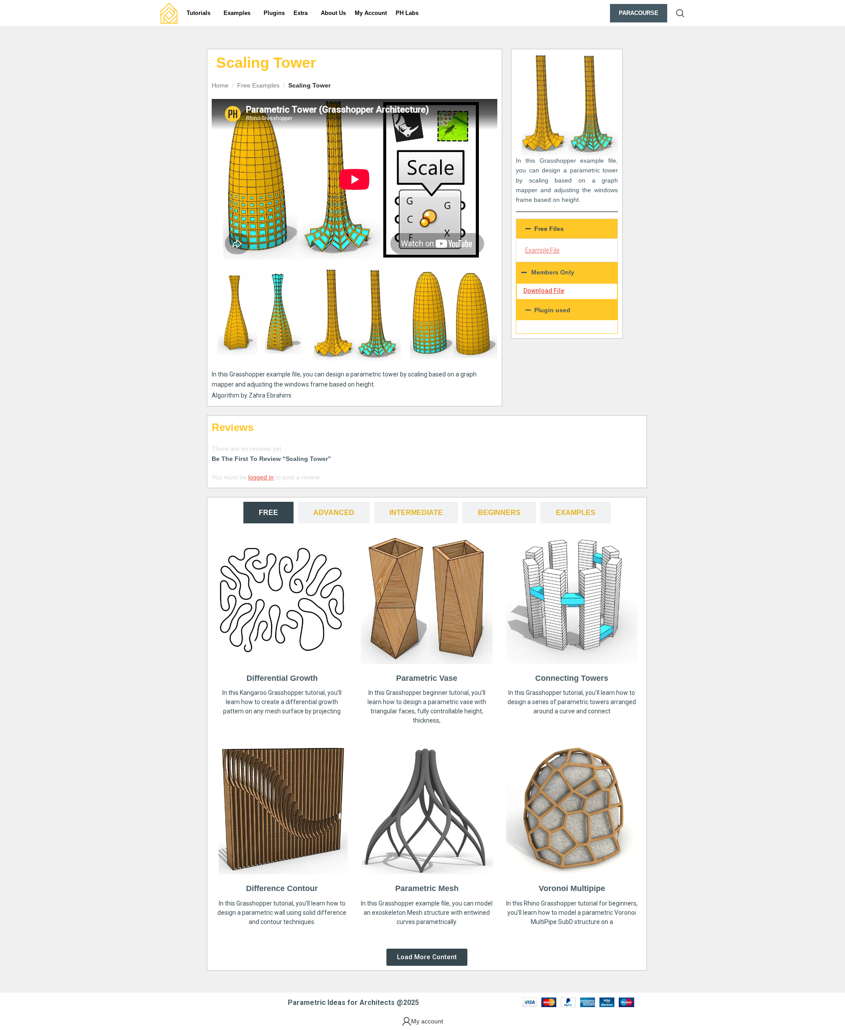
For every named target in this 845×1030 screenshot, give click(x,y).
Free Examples (258, 85)
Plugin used (552, 310)
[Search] (680, 13)
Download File (543, 290)
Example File (542, 250)
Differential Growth (282, 678)
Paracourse (638, 13)
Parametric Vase (426, 678)
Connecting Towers (571, 678)
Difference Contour (282, 888)
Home (220, 85)
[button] (566, 228)
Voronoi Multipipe (572, 888)
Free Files (549, 228)
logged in (261, 477)
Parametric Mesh (427, 888)
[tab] (268, 512)
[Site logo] (169, 12)
